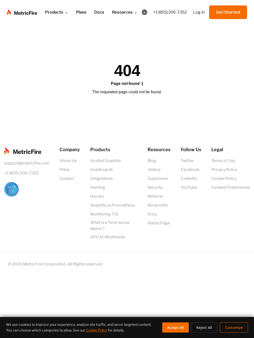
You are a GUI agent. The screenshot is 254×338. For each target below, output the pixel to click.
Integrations (101, 178)
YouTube (189, 187)
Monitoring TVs (104, 214)
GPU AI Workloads (107, 237)
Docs (99, 12)
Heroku (97, 196)
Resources (122, 12)
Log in (199, 12)
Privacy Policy (224, 169)
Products (54, 12)
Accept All (175, 327)
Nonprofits (158, 205)
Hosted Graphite (105, 160)
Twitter (187, 160)
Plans (65, 169)
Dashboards (101, 169)
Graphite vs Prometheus (112, 205)
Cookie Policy (223, 178)
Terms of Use (223, 160)
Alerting (97, 187)
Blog (152, 160)
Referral (155, 196)
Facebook (190, 169)
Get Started (228, 12)
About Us (68, 160)
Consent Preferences (230, 187)
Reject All (204, 327)
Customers (158, 178)
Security (155, 187)
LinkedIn (189, 178)
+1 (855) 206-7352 (170, 12)
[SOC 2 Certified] (26, 189)
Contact (67, 178)
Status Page (159, 223)
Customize (234, 327)
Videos (154, 169)
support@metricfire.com (26, 163)
